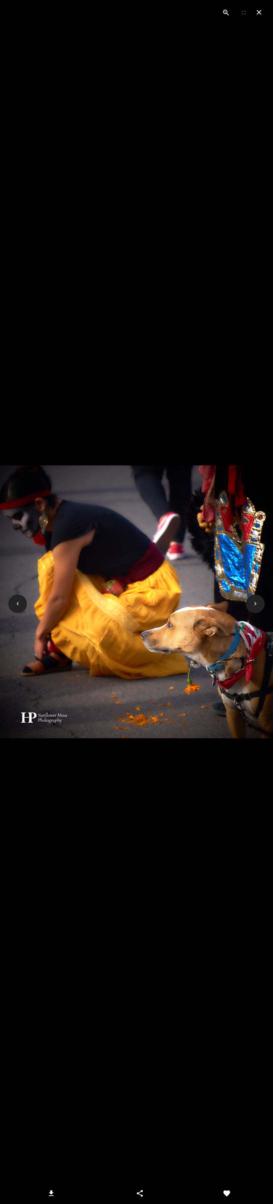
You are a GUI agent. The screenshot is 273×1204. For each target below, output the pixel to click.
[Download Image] (51, 1193)
